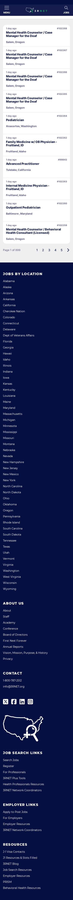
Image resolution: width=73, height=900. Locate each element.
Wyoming (9, 589)
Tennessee (9, 540)
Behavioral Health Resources (22, 888)
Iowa (6, 377)
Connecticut (11, 323)
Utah (6, 552)
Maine (7, 402)
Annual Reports (13, 646)
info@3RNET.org (14, 686)
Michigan (9, 420)
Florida (7, 341)
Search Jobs (11, 760)
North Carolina (12, 486)
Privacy (8, 659)
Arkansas (9, 299)
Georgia (8, 347)
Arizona (8, 293)
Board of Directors (15, 634)
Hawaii (7, 353)
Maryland (9, 408)
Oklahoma (10, 504)
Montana (9, 444)
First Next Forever (15, 640)
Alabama (9, 281)
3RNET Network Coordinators (22, 790)
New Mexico (11, 474)
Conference (10, 628)
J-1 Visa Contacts (14, 851)
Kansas (7, 383)
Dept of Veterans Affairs (18, 335)
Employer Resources (16, 824)
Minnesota (10, 426)
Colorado (9, 317)
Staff (6, 616)
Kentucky (9, 389)
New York (9, 480)
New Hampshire (13, 462)
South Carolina (12, 528)
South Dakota (12, 534)
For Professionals (14, 772)
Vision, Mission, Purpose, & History (25, 652)
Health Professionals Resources (23, 784)
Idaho (6, 359)
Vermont (9, 558)
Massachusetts (12, 414)
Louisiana (9, 395)
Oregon (8, 510)
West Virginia (12, 577)
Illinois (7, 365)
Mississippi (10, 432)
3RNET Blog (11, 863)
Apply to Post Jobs (15, 812)
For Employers (12, 818)
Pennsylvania (11, 516)
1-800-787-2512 (12, 680)
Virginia (8, 564)
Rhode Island (11, 522)
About (7, 610)
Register (8, 766)
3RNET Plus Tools (14, 778)
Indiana (8, 371)
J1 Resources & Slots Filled (20, 857)
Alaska (7, 287)
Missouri (8, 438)
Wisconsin (10, 583)
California (9, 305)
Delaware (9, 329)
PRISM (7, 882)
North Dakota (12, 492)
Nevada (8, 456)
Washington (11, 570)
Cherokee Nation (14, 311)
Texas (6, 546)
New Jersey (10, 468)
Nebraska (9, 450)
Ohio (6, 498)
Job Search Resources (17, 870)
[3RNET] (36, 10)
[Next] (68, 250)
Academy (9, 622)
